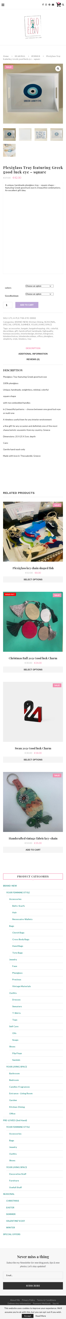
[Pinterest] (49, 4)
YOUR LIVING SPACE (41, 324)
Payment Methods (42, 1303)
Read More (40, 1316)
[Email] (53, 4)
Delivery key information (19, 1303)
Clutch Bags (18, 932)
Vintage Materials (21, 986)
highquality (48, 331)
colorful (54, 328)
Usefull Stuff (15, 1187)
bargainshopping (37, 328)
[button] (58, 68)
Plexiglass (17, 973)
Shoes (12, 1046)
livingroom (48, 333)
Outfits (13, 993)
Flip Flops (17, 1053)
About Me (15, 1300)
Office (12, 1113)
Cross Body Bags (20, 939)
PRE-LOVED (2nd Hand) (15, 1120)
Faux (14, 966)
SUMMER (35, 56)
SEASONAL (20, 56)
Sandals (16, 1060)
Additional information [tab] (33, 354)
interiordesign (27, 333)
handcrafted (25, 331)
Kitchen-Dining (36, 322)
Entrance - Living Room (21, 1093)
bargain (24, 328)
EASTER (10, 1207)
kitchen (38, 333)
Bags (11, 926)
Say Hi (55, 1303)
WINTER (10, 1227)
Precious (16, 979)
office (40, 336)
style (15, 338)
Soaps (15, 1040)
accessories (14, 328)
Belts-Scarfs (18, 905)
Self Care (13, 1026)
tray (29, 338)
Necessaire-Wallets (22, 919)
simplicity (7, 338)
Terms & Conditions (46, 1300)
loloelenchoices (10, 336)
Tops (14, 1019)
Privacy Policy (28, 1300)
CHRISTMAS (12, 1200)
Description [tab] (33, 348)
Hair (14, 912)
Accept (27, 1316)
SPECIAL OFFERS (11, 324)
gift (16, 331)
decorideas (8, 331)
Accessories (15, 899)
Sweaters (17, 1006)
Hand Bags (17, 946)
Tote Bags (17, 952)
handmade (37, 331)
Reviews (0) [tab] (33, 359)
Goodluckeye (11, 295)
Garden (13, 1100)
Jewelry (13, 959)
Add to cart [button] (33, 850)
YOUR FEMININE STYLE (18, 892)
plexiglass (48, 336)
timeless (22, 338)
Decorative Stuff (17, 1174)
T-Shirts (16, 1013)
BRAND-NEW (21, 322)
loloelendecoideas (27, 336)
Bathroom (14, 1073)
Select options (33, 579)
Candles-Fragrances (19, 1086)
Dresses (16, 999)
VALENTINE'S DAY (15, 1221)
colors (8, 287)
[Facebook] (43, 4)
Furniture (14, 1180)
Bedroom (14, 1080)
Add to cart (27, 305)
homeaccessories (11, 333)
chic (48, 328)
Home (6, 56)
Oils (14, 1033)
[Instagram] (46, 4)
